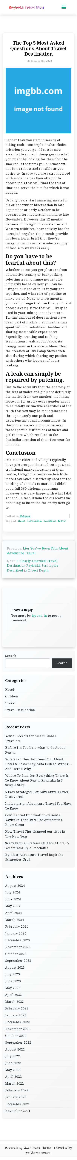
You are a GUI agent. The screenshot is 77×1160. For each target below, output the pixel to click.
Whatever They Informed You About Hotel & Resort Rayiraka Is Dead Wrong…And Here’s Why (38, 764)
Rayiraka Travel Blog (26, 7)
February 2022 (16, 1090)
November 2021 (17, 1111)
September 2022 (18, 1042)
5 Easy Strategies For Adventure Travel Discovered (36, 794)
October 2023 (16, 954)
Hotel (9, 690)
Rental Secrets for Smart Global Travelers (30, 738)
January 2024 (15, 933)
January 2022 (15, 1097)
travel (62, 520)
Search (10, 656)
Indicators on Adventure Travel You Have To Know (38, 805)
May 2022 (12, 1070)
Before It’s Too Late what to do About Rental (35, 750)
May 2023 (12, 988)
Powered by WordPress (22, 1148)
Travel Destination (20, 710)
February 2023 (16, 1008)
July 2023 (12, 974)
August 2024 (15, 886)
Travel (10, 703)
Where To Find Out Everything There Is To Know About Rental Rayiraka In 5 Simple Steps (37, 780)
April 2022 (13, 1077)
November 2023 (17, 947)
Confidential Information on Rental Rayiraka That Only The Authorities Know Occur (33, 820)
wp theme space (38, 1152)
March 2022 (14, 1083)
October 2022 (16, 1036)
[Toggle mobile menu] (63, 7)
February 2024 (16, 926)
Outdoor (25, 515)
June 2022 (13, 1063)
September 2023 (18, 961)
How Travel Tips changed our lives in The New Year (35, 833)
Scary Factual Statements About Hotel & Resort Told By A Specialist (37, 845)
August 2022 (15, 1049)
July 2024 (12, 892)
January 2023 (15, 1015)
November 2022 (17, 1029)
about (21, 520)
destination (34, 520)
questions (50, 520)
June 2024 (13, 899)
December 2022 (17, 1022)
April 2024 (13, 913)
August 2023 (15, 967)
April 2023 (13, 995)
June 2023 (13, 981)
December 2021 (17, 1104)
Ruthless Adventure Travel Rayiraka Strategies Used (34, 857)
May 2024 (12, 906)
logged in (39, 615)
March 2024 (14, 920)
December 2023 (17, 940)
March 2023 (14, 1002)
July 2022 (12, 1056)
